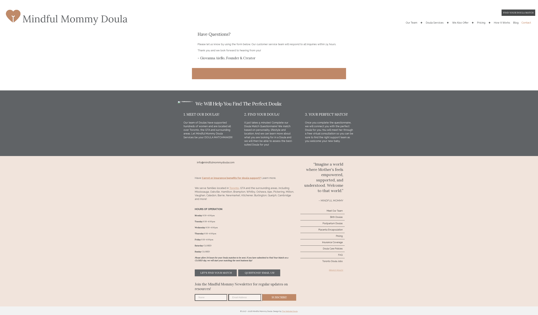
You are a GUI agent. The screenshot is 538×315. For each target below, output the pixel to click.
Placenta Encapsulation (330, 229)
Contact (526, 22)
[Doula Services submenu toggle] (448, 22)
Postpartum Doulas (333, 223)
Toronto (234, 188)
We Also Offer (460, 22)
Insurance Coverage (332, 242)
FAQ (340, 255)
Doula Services (435, 22)
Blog (516, 22)
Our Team (411, 22)
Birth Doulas (336, 217)
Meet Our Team (335, 210)
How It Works (502, 22)
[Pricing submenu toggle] (489, 22)
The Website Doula (290, 311)
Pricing (481, 22)
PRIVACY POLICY (336, 270)
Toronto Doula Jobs (332, 261)
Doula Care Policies (333, 248)
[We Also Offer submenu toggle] (473, 22)
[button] (216, 272)
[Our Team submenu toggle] (421, 22)
